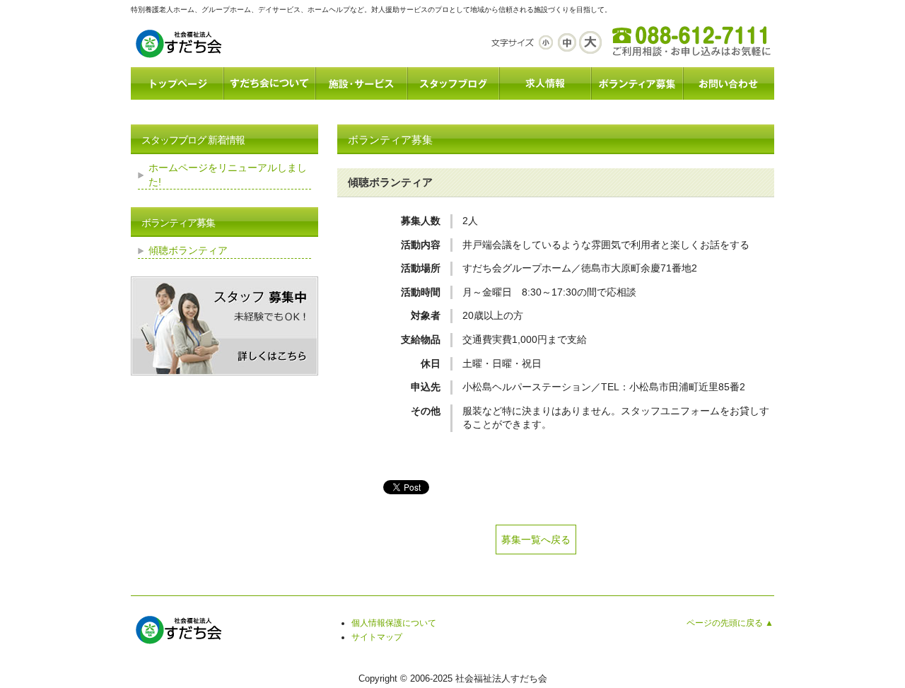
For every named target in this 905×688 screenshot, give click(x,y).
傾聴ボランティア (188, 250)
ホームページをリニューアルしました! (227, 174)
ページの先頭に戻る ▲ (730, 623)
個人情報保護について (393, 623)
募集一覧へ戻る (536, 539)
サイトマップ (376, 637)
